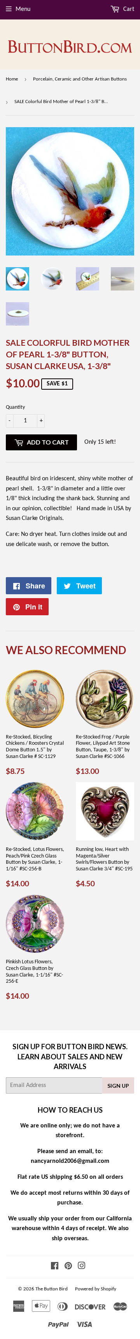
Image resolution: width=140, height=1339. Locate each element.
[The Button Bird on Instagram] (82, 1267)
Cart (128, 9)
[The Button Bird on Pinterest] (68, 1267)
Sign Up (118, 1085)
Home (12, 79)
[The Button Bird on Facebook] (55, 1267)
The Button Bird (51, 1289)
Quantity (15, 407)
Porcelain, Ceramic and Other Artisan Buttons (80, 79)
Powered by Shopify (95, 1289)
